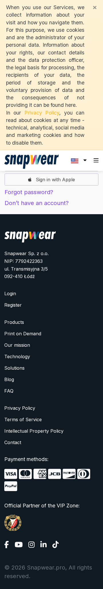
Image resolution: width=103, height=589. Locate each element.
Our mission (17, 345)
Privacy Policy (41, 113)
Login (10, 293)
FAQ (8, 391)
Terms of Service (23, 419)
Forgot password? (29, 192)
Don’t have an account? (37, 203)
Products (14, 322)
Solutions (14, 368)
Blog (9, 379)
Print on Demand (22, 333)
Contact (12, 442)
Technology (17, 356)
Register (13, 305)
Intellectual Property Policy (34, 431)
